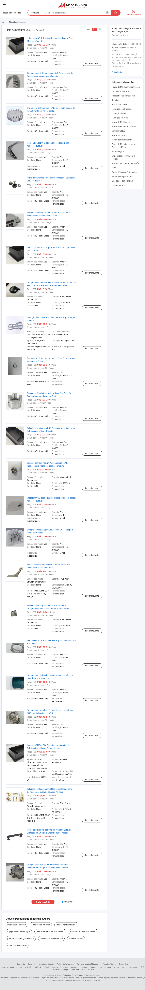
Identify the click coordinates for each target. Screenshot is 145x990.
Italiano (94, 967)
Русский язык (105, 967)
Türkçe (65, 970)
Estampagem (118, 151)
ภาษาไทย (56, 970)
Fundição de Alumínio (40, 924)
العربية (124, 967)
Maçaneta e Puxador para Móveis (126, 163)
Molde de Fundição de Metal (124, 126)
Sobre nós (21, 964)
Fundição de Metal (120, 113)
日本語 (46, 967)
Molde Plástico (118, 135)
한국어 (116, 967)
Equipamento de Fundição (18, 931)
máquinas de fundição (17, 945)
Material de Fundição (16, 924)
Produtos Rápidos (109, 964)
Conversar (67, 901)
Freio (114, 167)
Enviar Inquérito (92, 63)
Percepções (123, 964)
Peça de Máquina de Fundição (83, 931)
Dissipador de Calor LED (122, 180)
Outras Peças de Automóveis (124, 172)
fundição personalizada (66, 924)
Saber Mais (118, 72)
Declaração (32, 964)
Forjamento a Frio (119, 104)
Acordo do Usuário (46, 964)
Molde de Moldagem (121, 122)
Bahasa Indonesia (88, 970)
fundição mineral (76, 938)
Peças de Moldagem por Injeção (126, 87)
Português (84, 967)
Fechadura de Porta (120, 91)
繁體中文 (38, 967)
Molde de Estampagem (122, 139)
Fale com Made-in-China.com (88, 964)
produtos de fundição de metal (20, 938)
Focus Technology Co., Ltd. (68, 975)
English (19, 967)
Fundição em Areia (120, 117)
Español (65, 967)
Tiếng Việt (75, 970)
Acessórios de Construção (123, 95)
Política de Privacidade (65, 964)
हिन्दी (142, 967)
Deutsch (74, 967)
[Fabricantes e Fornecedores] (72, 5)
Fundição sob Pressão (121, 109)
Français (55, 967)
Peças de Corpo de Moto (122, 176)
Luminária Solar (119, 185)
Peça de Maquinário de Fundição (50, 931)
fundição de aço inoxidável (51, 938)
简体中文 (28, 967)
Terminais (116, 100)
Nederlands (133, 967)
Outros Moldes (118, 131)
